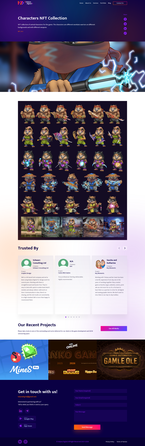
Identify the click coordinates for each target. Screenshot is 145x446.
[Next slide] (125, 248)
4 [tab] (73, 317)
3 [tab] (71, 317)
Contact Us (120, 3)
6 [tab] (79, 317)
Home (81, 3)
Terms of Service (122, 442)
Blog (109, 3)
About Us (88, 3)
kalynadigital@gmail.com (27, 396)
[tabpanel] (35, 284)
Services (95, 3)
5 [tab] (76, 317)
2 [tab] (68, 317)
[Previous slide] (119, 248)
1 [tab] (65, 317)
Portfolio (103, 3)
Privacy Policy (110, 442)
